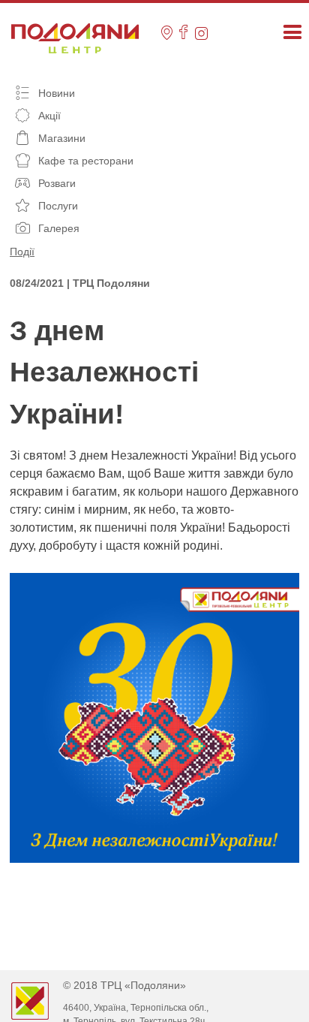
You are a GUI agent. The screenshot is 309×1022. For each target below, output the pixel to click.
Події (22, 252)
